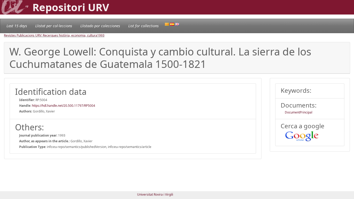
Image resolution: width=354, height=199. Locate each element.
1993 (100, 35)
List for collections (143, 25)
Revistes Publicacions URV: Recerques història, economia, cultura (50, 35)
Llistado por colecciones (100, 25)
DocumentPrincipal (298, 112)
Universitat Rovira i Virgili (155, 194)
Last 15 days (16, 25)
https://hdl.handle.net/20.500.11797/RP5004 (63, 105)
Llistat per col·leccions (53, 25)
